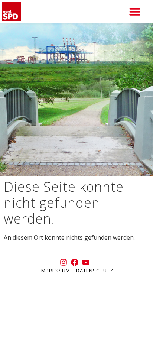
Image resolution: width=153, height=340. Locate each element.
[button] (135, 11)
